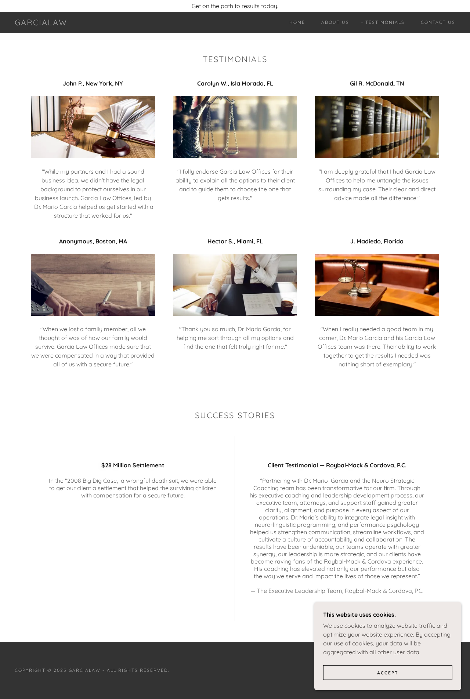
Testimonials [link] (385, 22)
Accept (387, 673)
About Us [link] (335, 22)
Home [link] (297, 22)
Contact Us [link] (438, 22)
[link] (41, 23)
